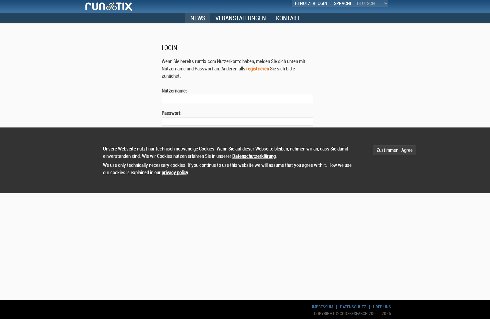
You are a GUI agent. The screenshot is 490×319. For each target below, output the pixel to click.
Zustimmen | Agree (395, 150)
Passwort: (172, 113)
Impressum (322, 306)
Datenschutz (353, 306)
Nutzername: (174, 91)
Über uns (382, 306)
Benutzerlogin (311, 3)
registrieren (257, 69)
